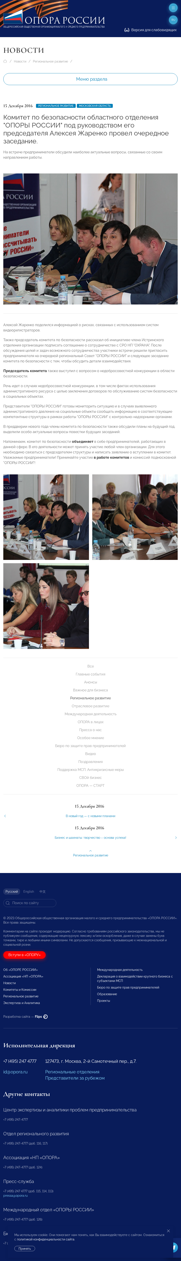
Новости (20, 61)
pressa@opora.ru (15, 1195)
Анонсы (90, 682)
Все (90, 666)
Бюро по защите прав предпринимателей (90, 746)
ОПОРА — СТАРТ (90, 786)
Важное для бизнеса (90, 690)
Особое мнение (90, 738)
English (28, 891)
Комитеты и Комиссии (19, 989)
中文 (43, 891)
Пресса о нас (90, 730)
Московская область (95, 105)
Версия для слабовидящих (153, 30)
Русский (12, 891)
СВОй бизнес (90, 778)
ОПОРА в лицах (91, 722)
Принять (25, 1248)
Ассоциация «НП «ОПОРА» (23, 976)
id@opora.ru (15, 1072)
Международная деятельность (91, 714)
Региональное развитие (50, 61)
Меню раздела (91, 79)
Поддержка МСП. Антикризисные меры (90, 770)
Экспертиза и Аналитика (21, 1003)
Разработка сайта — (23, 1016)
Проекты (103, 1000)
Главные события (90, 674)
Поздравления (90, 762)
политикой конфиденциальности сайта (45, 1239)
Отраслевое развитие (90, 706)
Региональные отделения (72, 1072)
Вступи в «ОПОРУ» (24, 955)
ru (173, 19)
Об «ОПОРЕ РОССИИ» (20, 970)
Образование (107, 994)
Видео (90, 754)
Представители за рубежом (75, 1078)
